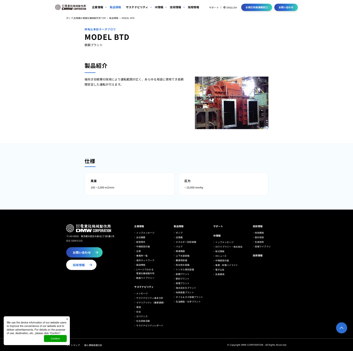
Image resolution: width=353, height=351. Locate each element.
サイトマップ (73, 345)
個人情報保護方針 (93, 345)
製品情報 (113, 18)
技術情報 (258, 226)
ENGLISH (232, 7)
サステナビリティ (144, 287)
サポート (214, 7)
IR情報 (217, 235)
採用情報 (258, 255)
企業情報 (139, 226)
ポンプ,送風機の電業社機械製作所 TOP (86, 18)
